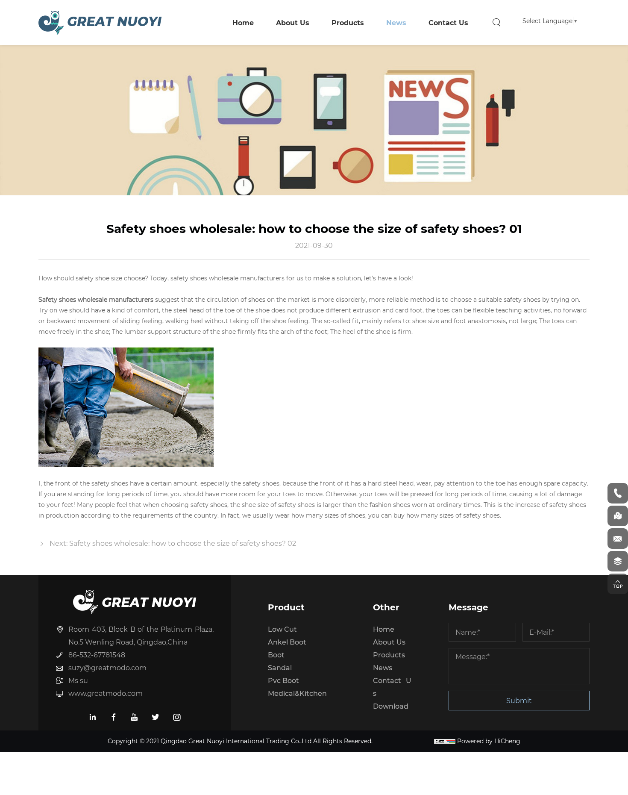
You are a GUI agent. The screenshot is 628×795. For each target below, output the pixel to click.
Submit (519, 700)
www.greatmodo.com (105, 693)
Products (348, 22)
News (396, 22)
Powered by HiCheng (488, 741)
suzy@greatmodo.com (107, 667)
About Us (292, 22)
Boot (276, 654)
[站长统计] (444, 741)
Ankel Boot (287, 641)
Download (390, 705)
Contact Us (448, 22)
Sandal (280, 667)
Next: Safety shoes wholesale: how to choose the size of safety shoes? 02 (173, 543)
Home (243, 22)
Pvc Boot (283, 680)
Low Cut (282, 628)
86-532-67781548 (96, 654)
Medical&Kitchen (297, 693)
